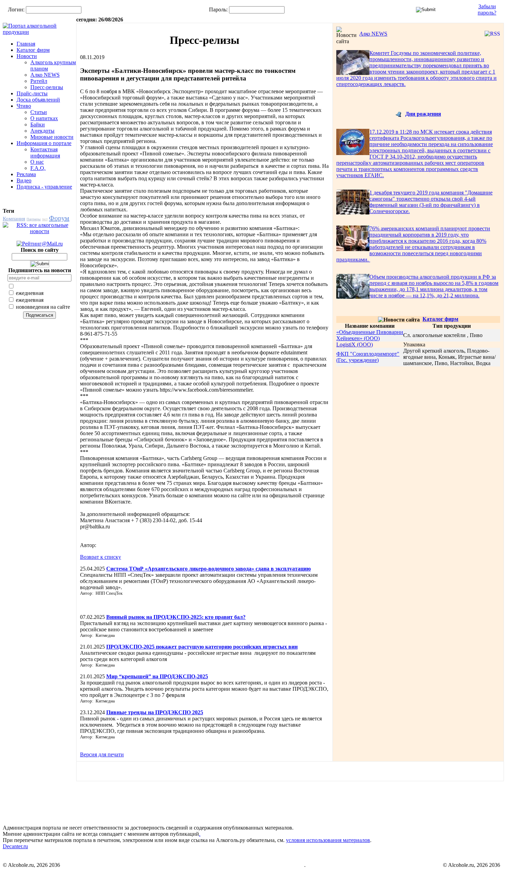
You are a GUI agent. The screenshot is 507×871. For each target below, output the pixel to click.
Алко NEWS (45, 75)
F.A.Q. (38, 168)
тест (45, 219)
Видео (24, 180)
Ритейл (38, 81)
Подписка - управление (44, 187)
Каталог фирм (33, 50)
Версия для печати (102, 754)
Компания (14, 218)
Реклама (26, 174)
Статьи (38, 112)
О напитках (44, 118)
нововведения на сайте (42, 307)
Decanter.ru (15, 846)
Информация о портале (44, 143)
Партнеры (34, 219)
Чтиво (24, 106)
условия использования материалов (328, 840)
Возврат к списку (100, 557)
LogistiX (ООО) (354, 344)
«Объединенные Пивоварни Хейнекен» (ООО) (369, 335)
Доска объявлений (38, 100)
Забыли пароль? (487, 9)
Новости (27, 56)
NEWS (373, 34)
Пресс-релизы (46, 87)
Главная (26, 44)
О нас (37, 162)
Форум (59, 218)
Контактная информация (45, 152)
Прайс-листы (32, 93)
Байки (37, 124)
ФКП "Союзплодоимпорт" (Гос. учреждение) (367, 357)
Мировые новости (51, 137)
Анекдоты (42, 131)
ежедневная (28, 293)
